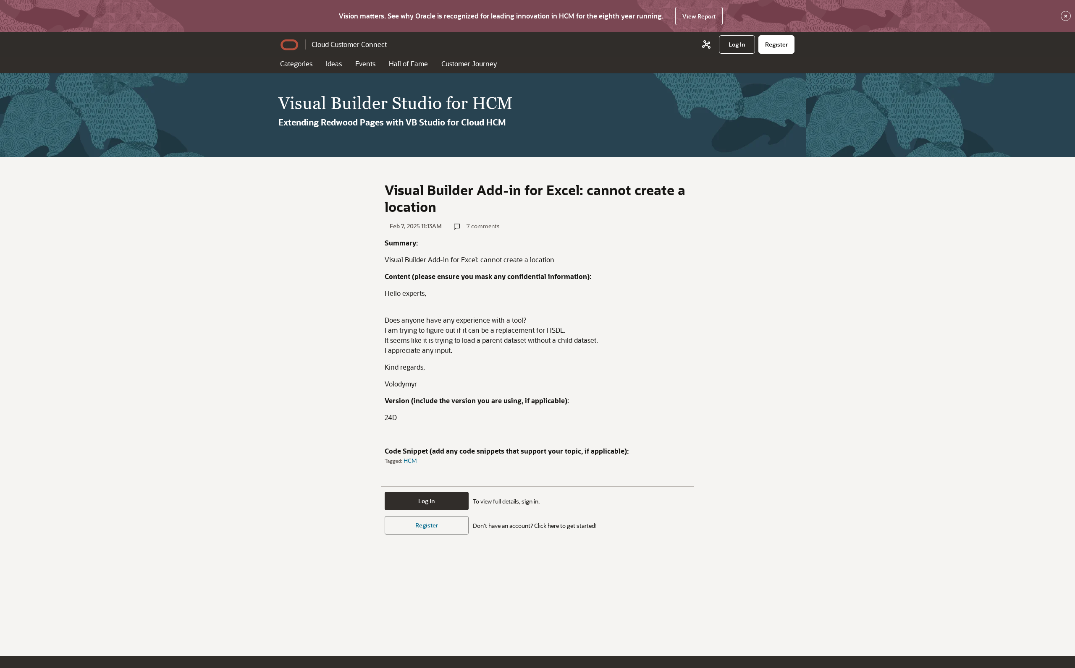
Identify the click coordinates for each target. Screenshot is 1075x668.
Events (365, 63)
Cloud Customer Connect (349, 44)
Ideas (334, 63)
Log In (426, 501)
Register (426, 525)
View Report (699, 16)
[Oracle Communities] (706, 44)
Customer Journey (469, 63)
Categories (296, 63)
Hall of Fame (408, 63)
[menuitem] (737, 44)
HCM (410, 460)
